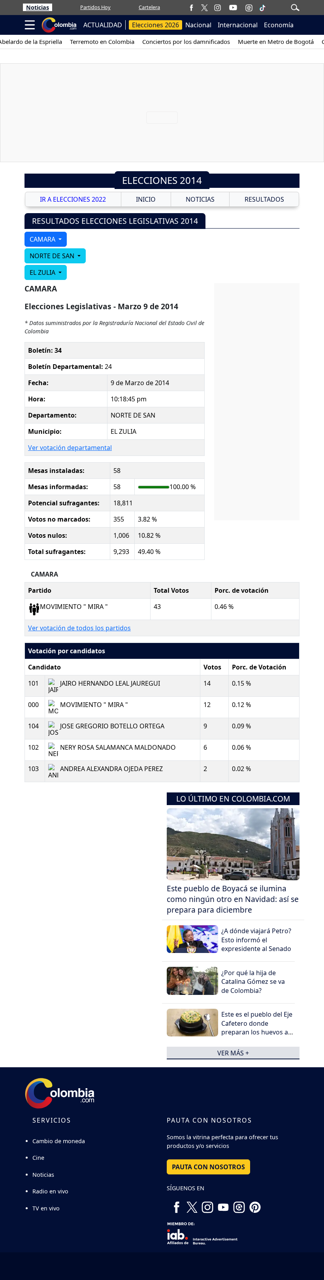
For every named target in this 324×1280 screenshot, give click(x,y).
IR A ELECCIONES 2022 (73, 199)
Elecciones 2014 (162, 180)
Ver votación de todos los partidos (79, 628)
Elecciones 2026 (155, 25)
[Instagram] (217, 7)
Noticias (37, 7)
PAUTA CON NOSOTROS (208, 1167)
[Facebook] (191, 7)
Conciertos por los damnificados (186, 41)
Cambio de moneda (58, 1141)
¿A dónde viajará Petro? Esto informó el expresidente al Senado (256, 939)
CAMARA (43, 239)
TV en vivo (46, 1208)
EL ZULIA (43, 272)
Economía (279, 25)
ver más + (233, 1052)
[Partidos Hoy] (248, 7)
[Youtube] (233, 7)
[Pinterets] (255, 1204)
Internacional (238, 25)
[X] (204, 7)
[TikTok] (262, 7)
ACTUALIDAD (102, 25)
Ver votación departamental (70, 447)
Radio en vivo (50, 1191)
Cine (38, 1157)
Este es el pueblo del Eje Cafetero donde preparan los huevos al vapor (256, 1027)
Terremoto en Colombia (102, 41)
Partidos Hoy (95, 7)
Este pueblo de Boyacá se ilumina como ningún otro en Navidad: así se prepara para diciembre (233, 899)
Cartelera (149, 7)
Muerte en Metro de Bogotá (276, 41)
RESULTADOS (264, 199)
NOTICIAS (200, 199)
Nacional (198, 25)
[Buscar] (295, 6)
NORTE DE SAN (53, 255)
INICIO (146, 199)
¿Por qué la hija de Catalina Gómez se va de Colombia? (253, 981)
